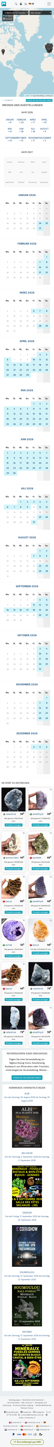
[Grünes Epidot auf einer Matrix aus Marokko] (40, 842)
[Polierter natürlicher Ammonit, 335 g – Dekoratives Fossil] (14, 842)
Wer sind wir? (27, 1402)
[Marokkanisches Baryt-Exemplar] (14, 886)
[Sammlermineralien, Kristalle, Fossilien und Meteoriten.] (4, 4)
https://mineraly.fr (27, 1417)
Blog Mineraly (12, 1412)
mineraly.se (44, 1429)
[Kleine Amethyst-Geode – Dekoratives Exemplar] (40, 886)
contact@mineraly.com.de (32, 1415)
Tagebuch (8, 100)
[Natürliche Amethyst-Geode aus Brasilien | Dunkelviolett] (40, 799)
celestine (10, 813)
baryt (8, 901)
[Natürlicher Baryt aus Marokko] (14, 973)
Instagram (39, 1412)
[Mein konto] (20, 4)
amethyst (37, 813)
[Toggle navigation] (49, 4)
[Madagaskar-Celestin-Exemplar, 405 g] (14, 799)
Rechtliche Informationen (33, 1400)
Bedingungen (14, 1400)
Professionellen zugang (23, 1405)
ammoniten (12, 857)
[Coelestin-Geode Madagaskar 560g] (14, 1017)
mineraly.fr (16, 1422)
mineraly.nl (12, 1429)
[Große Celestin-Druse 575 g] (40, 973)
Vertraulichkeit (13, 1402)
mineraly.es (44, 1426)
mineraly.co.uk (34, 1422)
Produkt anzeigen (13, 825)
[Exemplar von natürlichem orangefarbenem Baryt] (40, 930)
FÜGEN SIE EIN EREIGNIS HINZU (27, 1077)
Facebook (26, 1412)
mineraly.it (28, 1426)
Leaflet (27, 95)
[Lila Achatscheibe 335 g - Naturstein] (14, 930)
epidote (36, 857)
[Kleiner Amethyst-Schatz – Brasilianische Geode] (40, 1017)
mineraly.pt (28, 1429)
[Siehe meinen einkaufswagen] (25, 4)
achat (8, 944)
